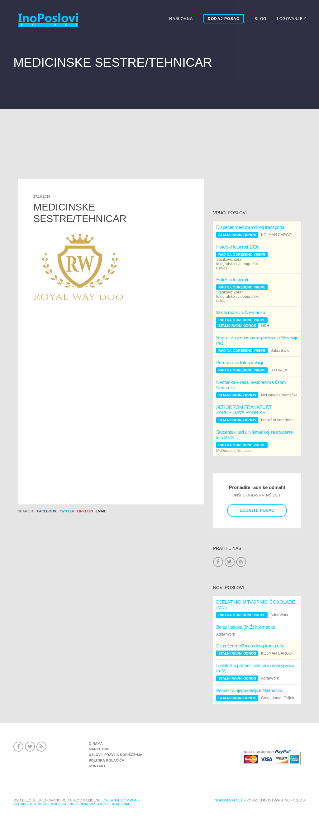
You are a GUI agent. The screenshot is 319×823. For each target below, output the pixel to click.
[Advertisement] (159, 133)
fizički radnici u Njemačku (240, 312)
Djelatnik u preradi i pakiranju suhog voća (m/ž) (255, 668)
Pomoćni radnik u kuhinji (239, 362)
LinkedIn (85, 511)
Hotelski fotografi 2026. (238, 246)
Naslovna (181, 19)
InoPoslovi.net (228, 800)
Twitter (66, 511)
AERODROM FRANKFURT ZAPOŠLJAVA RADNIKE (244, 409)
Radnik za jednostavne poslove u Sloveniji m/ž (256, 340)
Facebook (47, 511)
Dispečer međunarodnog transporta (250, 227)
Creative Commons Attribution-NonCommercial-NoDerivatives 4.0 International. (76, 802)
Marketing (99, 749)
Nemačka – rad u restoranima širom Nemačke (251, 385)
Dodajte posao (257, 510)
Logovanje (290, 19)
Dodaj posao (224, 19)
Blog (260, 19)
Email (101, 511)
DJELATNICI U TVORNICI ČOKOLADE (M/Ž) (255, 604)
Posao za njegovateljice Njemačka (249, 690)
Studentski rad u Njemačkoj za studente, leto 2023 (255, 434)
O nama (96, 743)
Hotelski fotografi (232, 279)
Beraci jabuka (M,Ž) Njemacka (245, 627)
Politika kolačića (106, 760)
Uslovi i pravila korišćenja (115, 755)
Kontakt (97, 766)
